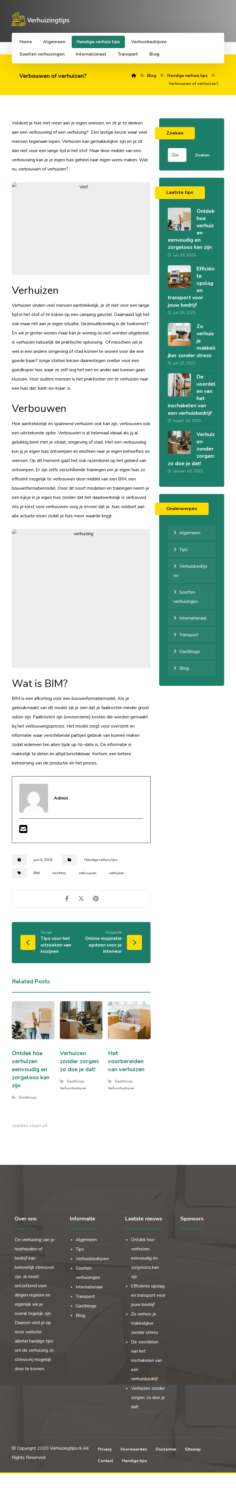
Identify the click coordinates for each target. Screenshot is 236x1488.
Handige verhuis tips (101, 859)
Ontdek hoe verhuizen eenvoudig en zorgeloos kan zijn (145, 1258)
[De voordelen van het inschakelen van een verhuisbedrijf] (179, 384)
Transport (188, 635)
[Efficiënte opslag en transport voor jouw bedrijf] (179, 276)
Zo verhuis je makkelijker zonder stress (144, 1323)
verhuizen (116, 873)
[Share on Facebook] (67, 898)
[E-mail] (23, 831)
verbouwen (87, 873)
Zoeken (202, 155)
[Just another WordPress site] (42, 19)
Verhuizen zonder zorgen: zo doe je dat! (148, 1397)
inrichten (59, 873)
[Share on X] (81, 898)
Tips (183, 549)
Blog (184, 668)
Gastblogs (28, 1097)
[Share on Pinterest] (95, 898)
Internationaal (192, 618)
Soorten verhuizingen (186, 597)
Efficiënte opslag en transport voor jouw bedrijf (148, 1295)
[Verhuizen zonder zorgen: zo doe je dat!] (179, 442)
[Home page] (134, 75)
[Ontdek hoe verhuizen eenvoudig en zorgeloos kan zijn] (179, 219)
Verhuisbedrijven (73, 1088)
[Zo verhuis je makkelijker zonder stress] (179, 334)
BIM (37, 873)
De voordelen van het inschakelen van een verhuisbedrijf (146, 1360)
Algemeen (189, 533)
